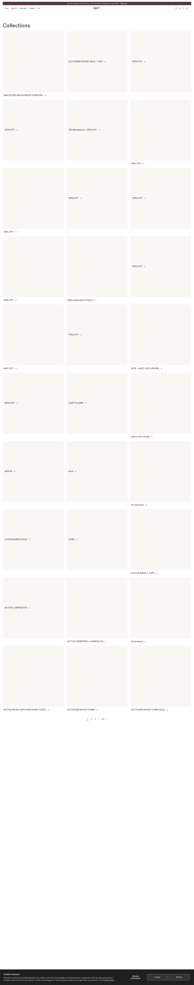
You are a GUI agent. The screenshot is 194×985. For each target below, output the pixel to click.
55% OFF (137, 266)
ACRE (71, 539)
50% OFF (9, 300)
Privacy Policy (108, 980)
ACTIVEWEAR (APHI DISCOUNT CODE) (25, 709)
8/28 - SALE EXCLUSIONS (145, 368)
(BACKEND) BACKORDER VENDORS (23, 95)
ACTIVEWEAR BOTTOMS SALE (148, 709)
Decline (179, 977)
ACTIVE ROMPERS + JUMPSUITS (85, 641)
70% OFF (73, 334)
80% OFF (10, 403)
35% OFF (73, 198)
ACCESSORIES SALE (16, 539)
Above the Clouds (140, 436)
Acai (70, 471)
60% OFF (9, 368)
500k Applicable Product (80, 300)
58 (103, 719)
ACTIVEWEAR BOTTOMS (81, 709)
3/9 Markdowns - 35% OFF (82, 129)
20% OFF (137, 61)
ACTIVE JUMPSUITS (16, 607)
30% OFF (136, 163)
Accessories (137, 505)
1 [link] (87, 719)
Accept (157, 977)
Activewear (137, 641)
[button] (176, 8)
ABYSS (8, 471)
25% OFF (10, 129)
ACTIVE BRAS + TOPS (143, 573)
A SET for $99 (75, 403)
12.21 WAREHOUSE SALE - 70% (85, 61)
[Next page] (105, 719)
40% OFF (137, 198)
